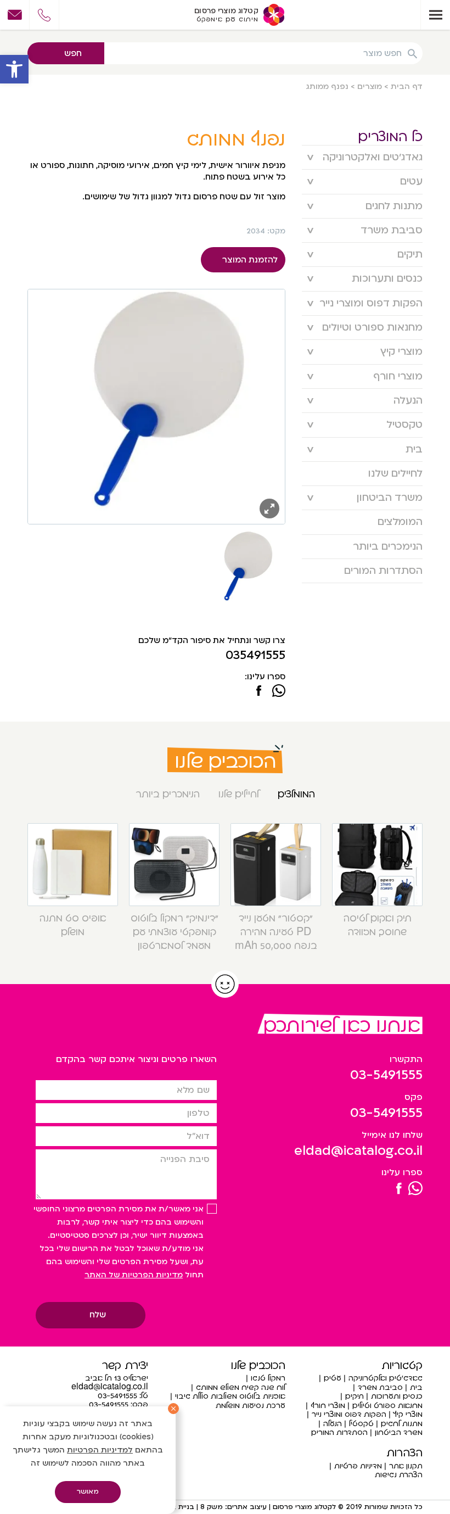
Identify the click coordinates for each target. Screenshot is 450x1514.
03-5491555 (386, 1075)
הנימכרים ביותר (388, 547)
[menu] (435, 15)
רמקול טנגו (268, 1378)
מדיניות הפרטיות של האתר (134, 1275)
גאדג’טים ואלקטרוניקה (373, 157)
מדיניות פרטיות (358, 1466)
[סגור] (173, 1408)
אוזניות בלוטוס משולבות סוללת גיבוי (230, 1396)
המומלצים (400, 522)
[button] (14, 69)
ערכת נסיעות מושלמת (250, 1405)
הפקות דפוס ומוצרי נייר (371, 303)
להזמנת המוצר (250, 259)
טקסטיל (404, 425)
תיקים (410, 254)
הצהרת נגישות (399, 1475)
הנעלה (408, 400)
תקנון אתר (406, 1466)
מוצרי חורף (398, 376)
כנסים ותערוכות (387, 279)
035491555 (255, 655)
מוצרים (369, 86)
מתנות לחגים (394, 206)
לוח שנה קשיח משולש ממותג (240, 1387)
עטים (411, 181)
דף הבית (407, 86)
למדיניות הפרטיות (100, 1450)
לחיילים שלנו (395, 474)
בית (414, 449)
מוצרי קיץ (401, 352)
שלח (97, 1314)
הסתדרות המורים (383, 571)
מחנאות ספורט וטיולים (372, 327)
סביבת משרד (392, 230)
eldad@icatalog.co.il (358, 1151)
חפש (73, 53)
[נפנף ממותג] (258, 692)
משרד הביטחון (390, 498)
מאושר (88, 1491)
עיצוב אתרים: (245, 1506)
